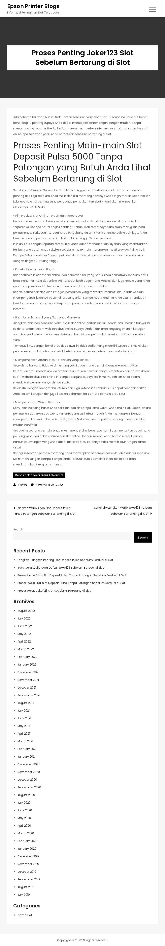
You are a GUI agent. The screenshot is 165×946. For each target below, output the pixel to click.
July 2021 (24, 711)
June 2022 (25, 626)
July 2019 (24, 895)
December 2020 (29, 764)
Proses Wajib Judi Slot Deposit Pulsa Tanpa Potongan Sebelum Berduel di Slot (71, 583)
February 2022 (27, 657)
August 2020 (26, 795)
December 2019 (28, 856)
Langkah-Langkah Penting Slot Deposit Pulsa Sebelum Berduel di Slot (65, 560)
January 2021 (26, 757)
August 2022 (26, 611)
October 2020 (27, 780)
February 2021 (27, 749)
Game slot (25, 915)
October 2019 (27, 872)
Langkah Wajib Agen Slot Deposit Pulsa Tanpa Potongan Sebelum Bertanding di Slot (44, 511)
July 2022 (24, 618)
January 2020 (27, 849)
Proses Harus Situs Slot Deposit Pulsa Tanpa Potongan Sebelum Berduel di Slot (72, 575)
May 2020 (24, 818)
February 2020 (27, 841)
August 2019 (26, 887)
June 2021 (24, 718)
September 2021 (29, 695)
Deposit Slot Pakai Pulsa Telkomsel (39, 475)
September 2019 (29, 879)
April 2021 (24, 734)
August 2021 (26, 703)
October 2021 (27, 688)
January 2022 (27, 665)
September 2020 (29, 787)
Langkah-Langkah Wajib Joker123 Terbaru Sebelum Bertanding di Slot (123, 511)
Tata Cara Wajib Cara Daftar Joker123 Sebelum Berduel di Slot (61, 568)
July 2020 (24, 803)
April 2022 (24, 641)
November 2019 (28, 864)
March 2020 (26, 833)
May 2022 (24, 634)
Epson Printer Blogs (33, 6)
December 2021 (28, 672)
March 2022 (26, 649)
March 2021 (25, 741)
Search (18, 529)
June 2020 (25, 810)
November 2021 (28, 680)
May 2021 (24, 726)
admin (22, 485)
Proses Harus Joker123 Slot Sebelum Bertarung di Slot (54, 591)
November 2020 (29, 772)
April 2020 (24, 826)
